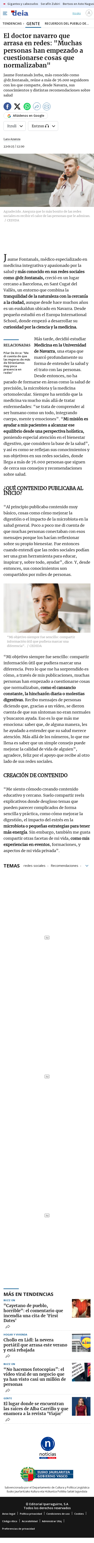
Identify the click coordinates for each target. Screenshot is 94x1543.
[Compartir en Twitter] (17, 107)
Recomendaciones (64, 865)
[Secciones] (5, 13)
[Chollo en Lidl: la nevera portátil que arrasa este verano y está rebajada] (81, 1342)
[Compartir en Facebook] (7, 107)
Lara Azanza (11, 139)
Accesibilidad (30, 1521)
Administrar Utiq (52, 1521)
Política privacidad (31, 1513)
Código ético (9, 1521)
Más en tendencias (28, 1294)
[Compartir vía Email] (47, 107)
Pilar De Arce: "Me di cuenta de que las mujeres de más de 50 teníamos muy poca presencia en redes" (16, 362)
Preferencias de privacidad (18, 1528)
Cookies (79, 1513)
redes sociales (34, 865)
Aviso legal (8, 1513)
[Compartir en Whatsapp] (27, 107)
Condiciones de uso (58, 1513)
